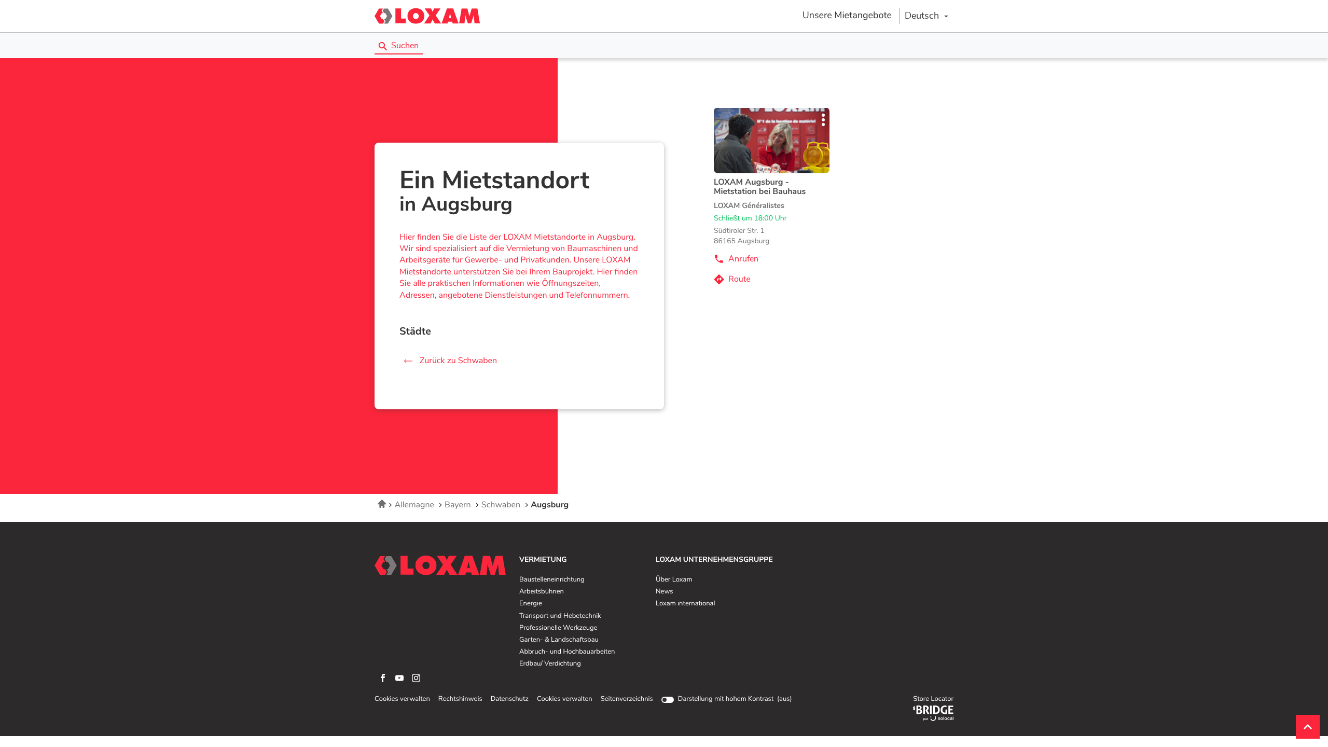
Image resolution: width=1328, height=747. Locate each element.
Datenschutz (510, 699)
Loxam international (685, 604)
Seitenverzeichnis (627, 699)
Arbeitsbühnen (541, 592)
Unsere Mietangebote (847, 15)
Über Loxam (674, 580)
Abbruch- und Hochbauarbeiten (567, 652)
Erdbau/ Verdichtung (550, 664)
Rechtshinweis (460, 699)
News (664, 592)
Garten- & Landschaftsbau (559, 640)
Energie (530, 604)
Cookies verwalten (402, 699)
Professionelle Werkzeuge (558, 628)
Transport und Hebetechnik (560, 616)
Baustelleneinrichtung (552, 580)
